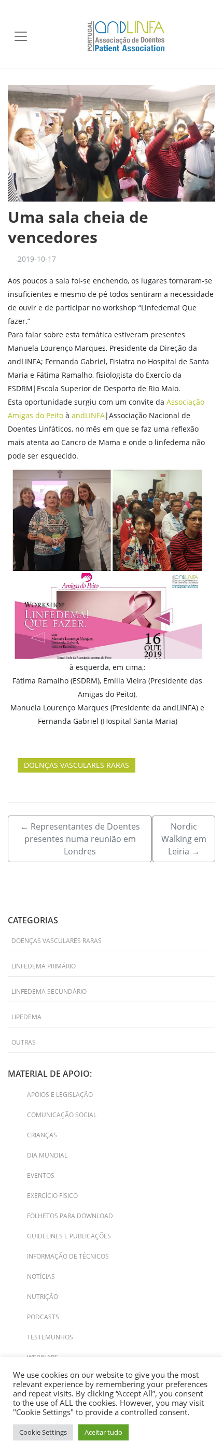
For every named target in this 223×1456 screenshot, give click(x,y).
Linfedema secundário (49, 991)
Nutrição (42, 1296)
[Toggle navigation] (20, 36)
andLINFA (88, 415)
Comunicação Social (61, 1114)
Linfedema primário (43, 966)
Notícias (41, 1276)
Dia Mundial (47, 1155)
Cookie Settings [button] (43, 1432)
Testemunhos (50, 1337)
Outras (23, 1042)
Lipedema (26, 1016)
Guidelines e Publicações (69, 1236)
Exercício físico (52, 1195)
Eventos (40, 1175)
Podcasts (43, 1316)
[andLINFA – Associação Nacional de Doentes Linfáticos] (125, 35)
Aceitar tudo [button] (103, 1432)
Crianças (42, 1135)
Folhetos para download (70, 1215)
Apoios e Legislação (60, 1094)
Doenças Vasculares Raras (76, 765)
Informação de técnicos (68, 1256)
